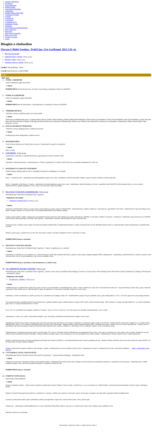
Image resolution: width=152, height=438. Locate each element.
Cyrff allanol (9, 20)
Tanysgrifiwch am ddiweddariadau (16, 28)
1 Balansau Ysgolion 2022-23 (23, 201)
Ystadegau (8, 26)
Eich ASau (8, 31)
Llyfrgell (8, 16)
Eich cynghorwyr (10, 30)
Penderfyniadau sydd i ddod (14, 13)
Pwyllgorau (9, 3)
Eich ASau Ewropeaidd (12, 33)
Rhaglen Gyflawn (15, 59)
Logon (7, 39)
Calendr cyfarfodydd (12, 2)
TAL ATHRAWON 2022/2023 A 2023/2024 (25, 269)
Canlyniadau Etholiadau (13, 9)
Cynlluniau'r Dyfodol (12, 15)
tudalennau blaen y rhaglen (18, 57)
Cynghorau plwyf (11, 22)
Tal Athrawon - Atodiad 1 (22, 279)
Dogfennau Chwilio (11, 24)
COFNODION (16, 153)
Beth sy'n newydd (11, 35)
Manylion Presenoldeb (12, 54)
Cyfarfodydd (9, 18)
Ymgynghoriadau (10, 5)
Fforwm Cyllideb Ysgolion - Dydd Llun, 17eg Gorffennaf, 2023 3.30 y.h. (38, 49)
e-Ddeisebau (9, 11)
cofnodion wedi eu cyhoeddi (19, 62)
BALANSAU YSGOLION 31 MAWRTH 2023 (27, 192)
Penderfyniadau (10, 7)
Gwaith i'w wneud (11, 37)
